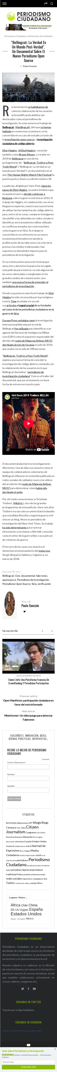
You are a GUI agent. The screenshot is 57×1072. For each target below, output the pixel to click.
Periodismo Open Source (16, 583)
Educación (28, 837)
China (23, 828)
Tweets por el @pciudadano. (18, 1010)
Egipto (40, 837)
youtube (33, 883)
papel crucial (26, 305)
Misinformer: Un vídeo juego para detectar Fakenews (28, 715)
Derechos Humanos (14, 837)
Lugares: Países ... (18, 897)
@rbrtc (18, 503)
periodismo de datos (34, 865)
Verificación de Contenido (40, 36)
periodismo (22, 860)
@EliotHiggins (27, 150)
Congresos (31, 832)
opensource (9, 579)
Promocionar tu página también (31, 1031)
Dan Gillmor (41, 833)
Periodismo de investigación (33, 579)
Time (14, 301)
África (39, 883)
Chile (18, 828)
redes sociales (14, 878)
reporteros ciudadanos (33, 878)
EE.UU (35, 837)
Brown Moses (27, 154)
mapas (27, 851)
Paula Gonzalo (30, 66)
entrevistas (19, 842)
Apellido (11, 786)
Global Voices (20, 846)
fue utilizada (21, 328)
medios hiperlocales (28, 855)
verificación (44, 583)
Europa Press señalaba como (18, 320)
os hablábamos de (38, 106)
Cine (17, 575)
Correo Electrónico (16, 762)
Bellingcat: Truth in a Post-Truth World (25, 355)
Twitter (10, 882)
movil (38, 855)
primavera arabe (38, 874)
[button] (28, 1053)
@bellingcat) (23, 127)
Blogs (44, 822)
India (28, 846)
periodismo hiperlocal (21, 870)
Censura (11, 827)
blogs (37, 822)
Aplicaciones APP (25, 823)
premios (27, 874)
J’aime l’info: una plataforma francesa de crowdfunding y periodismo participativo (28, 681)
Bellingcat (18, 158)
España (28, 841)
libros (22, 851)
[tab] (18, 897)
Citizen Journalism (22, 829)
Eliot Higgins (9, 150)
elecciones (10, 842)
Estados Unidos (39, 841)
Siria (16, 313)
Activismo (11, 822)
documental (28, 575)
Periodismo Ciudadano (15, 36)
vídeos (27, 883)
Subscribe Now (28, 1067)
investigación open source (19, 139)
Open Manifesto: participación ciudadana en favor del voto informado (28, 700)
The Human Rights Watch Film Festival (29, 174)
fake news (41, 575)
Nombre (11, 774)
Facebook (10, 846)
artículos (11, 305)
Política (20, 874)
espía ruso (44, 550)
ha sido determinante (14, 527)
